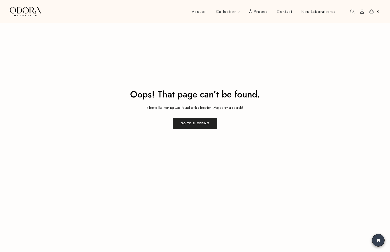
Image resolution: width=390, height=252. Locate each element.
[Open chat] (378, 240)
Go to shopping (195, 123)
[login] (362, 11)
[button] (352, 11)
